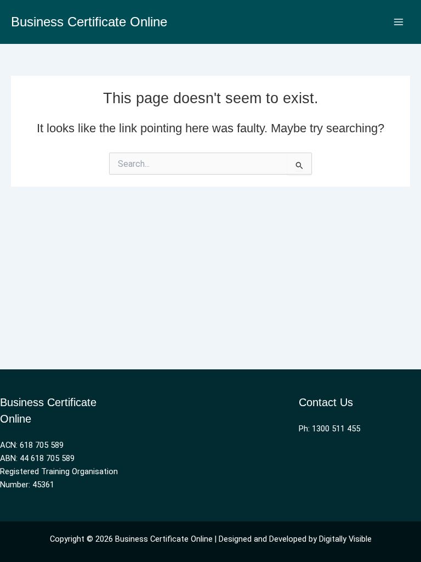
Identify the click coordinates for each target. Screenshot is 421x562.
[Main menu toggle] (398, 21)
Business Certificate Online (89, 22)
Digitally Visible (345, 539)
